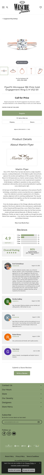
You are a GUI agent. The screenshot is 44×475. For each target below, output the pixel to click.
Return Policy (9, 456)
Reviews (22, 229)
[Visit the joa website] (30, 445)
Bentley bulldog (17, 299)
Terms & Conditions (33, 456)
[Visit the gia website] (16, 445)
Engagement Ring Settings (10, 18)
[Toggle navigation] (3, 7)
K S (13, 315)
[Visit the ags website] (8, 445)
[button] (7, 7)
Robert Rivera (16, 335)
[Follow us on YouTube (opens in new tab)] (14, 434)
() (38, 235)
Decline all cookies (15, 470)
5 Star (18, 235)
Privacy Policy (20, 456)
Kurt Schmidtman (18, 264)
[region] (22, 45)
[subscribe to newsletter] (38, 422)
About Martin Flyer (22, 144)
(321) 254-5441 (22, 80)
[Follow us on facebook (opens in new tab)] (4, 434)
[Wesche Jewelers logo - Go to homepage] (22, 7)
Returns (32, 122)
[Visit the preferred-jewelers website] (36, 445)
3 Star (18, 239)
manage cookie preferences (20, 465)
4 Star (18, 237)
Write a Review (22, 373)
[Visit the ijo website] (23, 445)
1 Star (18, 243)
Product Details (22, 139)
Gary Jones (15, 349)
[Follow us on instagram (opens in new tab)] (9, 434)
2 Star (18, 241)
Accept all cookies (28, 470)
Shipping (12, 122)
